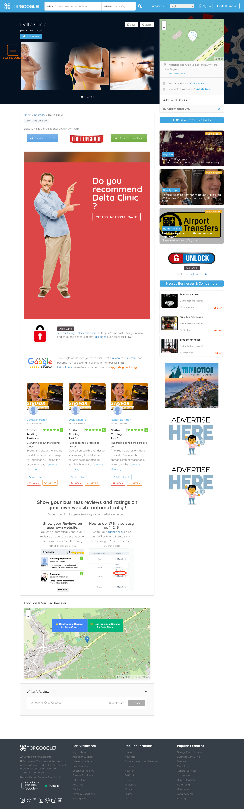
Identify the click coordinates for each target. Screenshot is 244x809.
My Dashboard (81, 752)
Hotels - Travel (171, 228)
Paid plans (100, 336)
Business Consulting (188, 756)
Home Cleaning (186, 780)
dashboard (114, 532)
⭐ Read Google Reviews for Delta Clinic (69, 626)
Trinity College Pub (174, 159)
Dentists (181, 761)
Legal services (185, 793)
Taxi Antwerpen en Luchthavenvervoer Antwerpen (187, 235)
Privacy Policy (80, 798)
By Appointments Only (176, 108)
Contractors (183, 775)
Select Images (116, 702)
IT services (183, 789)
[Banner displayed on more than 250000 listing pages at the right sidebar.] (191, 435)
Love (52, 482)
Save (132, 24)
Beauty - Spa (170, 190)
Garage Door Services (189, 752)
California (130, 775)
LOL (36, 482)
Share (147, 24)
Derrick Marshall (37, 419)
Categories (157, 6)
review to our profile (124, 358)
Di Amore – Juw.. (190, 294)
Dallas (128, 798)
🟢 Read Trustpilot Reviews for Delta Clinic (105, 626)
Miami (128, 793)
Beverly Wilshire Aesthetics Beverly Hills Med (191, 194)
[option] (42, 66)
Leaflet (121, 677)
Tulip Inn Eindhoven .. (192, 317)
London (129, 752)
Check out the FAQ (83, 770)
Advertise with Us (83, 761)
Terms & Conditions (84, 793)
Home (27, 115)
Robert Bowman (121, 419)
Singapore (130, 784)
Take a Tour (79, 780)
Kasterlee (40, 115)
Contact (77, 789)
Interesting (38, 477)
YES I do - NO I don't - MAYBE (116, 217)
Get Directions (177, 73)
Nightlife (168, 154)
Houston (129, 770)
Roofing (181, 798)
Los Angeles (132, 766)
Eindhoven (188, 330)
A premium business (131, 138)
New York (130, 756)
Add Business (227, 6)
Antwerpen (188, 307)
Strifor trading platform (33, 434)
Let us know (64, 367)
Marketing (183, 766)
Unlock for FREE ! (45, 138)
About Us (78, 784)
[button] (12, 50)
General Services (186, 770)
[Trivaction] (191, 385)
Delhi (127, 780)
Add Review (33, 36)
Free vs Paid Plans (83, 775)
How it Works (80, 766)
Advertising (183, 784)
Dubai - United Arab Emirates (141, 761)
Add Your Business (83, 756)
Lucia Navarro (77, 419)
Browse (136, 702)
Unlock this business (88, 333)
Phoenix (129, 789)
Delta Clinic (65, 328)
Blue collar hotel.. (190, 339)
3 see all (88, 97)
